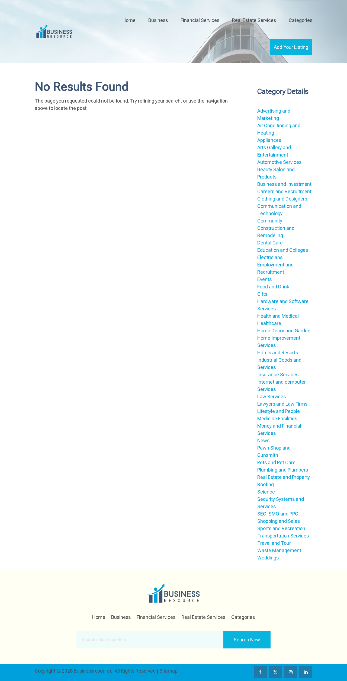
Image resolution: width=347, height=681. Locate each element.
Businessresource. (94, 671)
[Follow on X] (275, 672)
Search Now (247, 639)
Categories (300, 20)
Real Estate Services (254, 20)
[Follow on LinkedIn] (305, 672)
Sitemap (168, 671)
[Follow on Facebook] (260, 672)
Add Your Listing (291, 47)
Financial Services (200, 20)
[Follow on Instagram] (290, 672)
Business (158, 20)
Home (129, 20)
